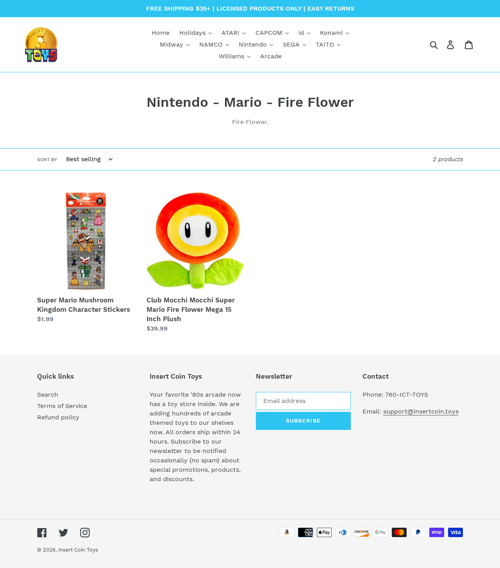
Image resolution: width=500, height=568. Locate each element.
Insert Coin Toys (78, 550)
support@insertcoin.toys (421, 411)
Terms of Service (62, 406)
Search (47, 394)
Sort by (47, 159)
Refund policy (58, 417)
